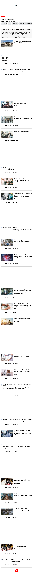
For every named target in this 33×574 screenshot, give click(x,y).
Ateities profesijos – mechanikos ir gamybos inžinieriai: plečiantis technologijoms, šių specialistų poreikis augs (23, 196)
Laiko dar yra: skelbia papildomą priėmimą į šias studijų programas (23, 117)
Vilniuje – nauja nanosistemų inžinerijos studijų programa (21, 560)
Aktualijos (4, 23)
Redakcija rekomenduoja (25, 23)
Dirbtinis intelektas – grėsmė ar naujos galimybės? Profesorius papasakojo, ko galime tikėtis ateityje (22, 372)
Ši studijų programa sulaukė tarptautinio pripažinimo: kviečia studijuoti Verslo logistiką (22, 241)
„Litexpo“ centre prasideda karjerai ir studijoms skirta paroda (23, 509)
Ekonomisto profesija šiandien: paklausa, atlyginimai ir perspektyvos (22, 103)
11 (3, 140)
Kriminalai (15, 23)
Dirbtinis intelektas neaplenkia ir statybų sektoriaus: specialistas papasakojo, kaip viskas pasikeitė (22, 229)
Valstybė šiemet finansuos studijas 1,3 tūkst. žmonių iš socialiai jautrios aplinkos (22, 546)
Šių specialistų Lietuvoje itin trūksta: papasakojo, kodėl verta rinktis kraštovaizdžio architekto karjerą (22, 306)
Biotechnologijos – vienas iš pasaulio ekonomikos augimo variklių (16, 447)
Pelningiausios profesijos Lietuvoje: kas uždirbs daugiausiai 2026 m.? (23, 70)
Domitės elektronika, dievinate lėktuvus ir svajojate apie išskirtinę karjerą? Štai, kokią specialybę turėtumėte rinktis (23, 291)
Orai (10, 23)
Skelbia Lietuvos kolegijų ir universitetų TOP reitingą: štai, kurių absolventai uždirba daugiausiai (22, 481)
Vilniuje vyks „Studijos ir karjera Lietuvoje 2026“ (22, 42)
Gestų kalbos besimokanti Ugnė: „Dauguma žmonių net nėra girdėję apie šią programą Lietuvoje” (23, 495)
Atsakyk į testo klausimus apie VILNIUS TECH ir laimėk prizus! (19, 168)
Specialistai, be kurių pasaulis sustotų (21, 132)
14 (3, 74)
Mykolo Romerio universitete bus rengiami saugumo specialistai (15, 59)
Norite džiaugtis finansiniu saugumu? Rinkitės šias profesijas (22, 420)
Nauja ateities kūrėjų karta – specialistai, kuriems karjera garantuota (21, 180)
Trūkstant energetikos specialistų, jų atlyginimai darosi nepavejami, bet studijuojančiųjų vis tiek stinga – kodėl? (22, 432)
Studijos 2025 (7, 50)
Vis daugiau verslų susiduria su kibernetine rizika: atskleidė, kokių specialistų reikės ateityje (23, 256)
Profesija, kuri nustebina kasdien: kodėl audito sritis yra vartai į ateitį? (22, 356)
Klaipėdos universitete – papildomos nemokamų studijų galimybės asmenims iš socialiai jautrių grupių (15, 387)
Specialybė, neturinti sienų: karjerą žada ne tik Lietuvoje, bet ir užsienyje (23, 320)
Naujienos (4, 19)
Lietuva (10, 19)
